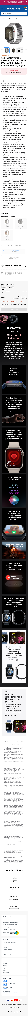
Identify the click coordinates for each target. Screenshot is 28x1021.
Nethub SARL (13, 1004)
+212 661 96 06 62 (8, 989)
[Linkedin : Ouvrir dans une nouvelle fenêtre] (17, 1011)
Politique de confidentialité (9, 929)
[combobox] (14, 13)
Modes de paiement (7, 949)
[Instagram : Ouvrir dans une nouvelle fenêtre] (14, 1011)
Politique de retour (7, 954)
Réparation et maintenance (9, 942)
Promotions (5, 963)
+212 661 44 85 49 (8, 985)
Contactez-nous (6, 972)
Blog (4, 968)
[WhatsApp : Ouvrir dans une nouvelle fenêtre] (20, 1011)
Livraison (5, 952)
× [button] (26, 1)
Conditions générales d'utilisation (10, 922)
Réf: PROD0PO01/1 (5, 55)
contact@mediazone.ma (10, 992)
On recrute (5, 970)
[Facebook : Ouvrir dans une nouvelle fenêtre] (9, 1011)
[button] (7, 223)
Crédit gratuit (6, 932)
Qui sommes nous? (7, 920)
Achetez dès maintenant (14, 3)
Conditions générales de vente (10, 924)
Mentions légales (7, 927)
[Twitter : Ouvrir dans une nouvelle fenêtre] (12, 1011)
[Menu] (2, 8)
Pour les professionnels (8, 945)
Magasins (5, 947)
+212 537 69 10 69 (8, 981)
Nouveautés (5, 965)
